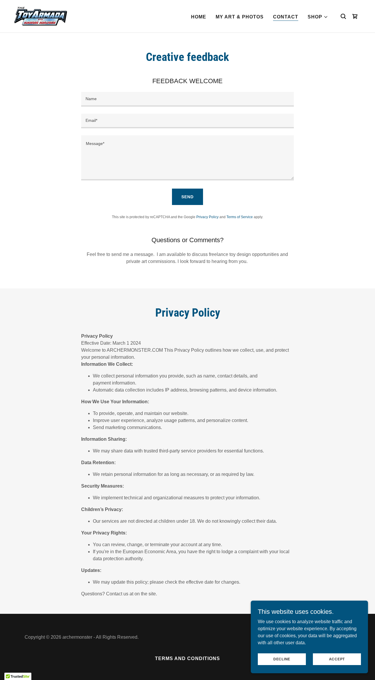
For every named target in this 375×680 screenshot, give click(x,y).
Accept (337, 659)
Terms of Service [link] (239, 217)
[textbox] (187, 99)
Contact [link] (285, 16)
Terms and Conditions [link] (187, 658)
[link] (40, 15)
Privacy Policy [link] (207, 217)
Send (187, 196)
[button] (318, 16)
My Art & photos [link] (240, 16)
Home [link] (198, 16)
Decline (281, 659)
